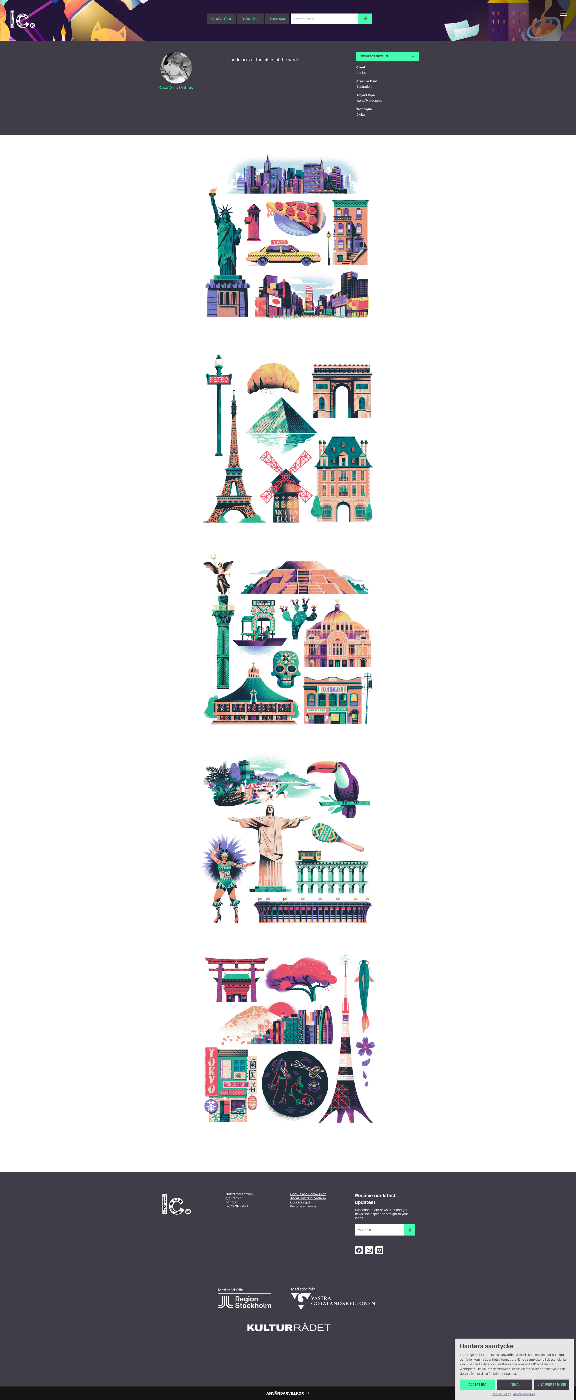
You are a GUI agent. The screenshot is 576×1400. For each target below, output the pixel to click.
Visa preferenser (552, 1384)
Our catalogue (300, 1202)
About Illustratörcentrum (308, 1198)
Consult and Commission (308, 1194)
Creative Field (221, 18)
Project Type (250, 18)
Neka (515, 1384)
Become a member (304, 1206)
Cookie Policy (501, 1394)
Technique (277, 18)
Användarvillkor (524, 1394)
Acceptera (477, 1384)
